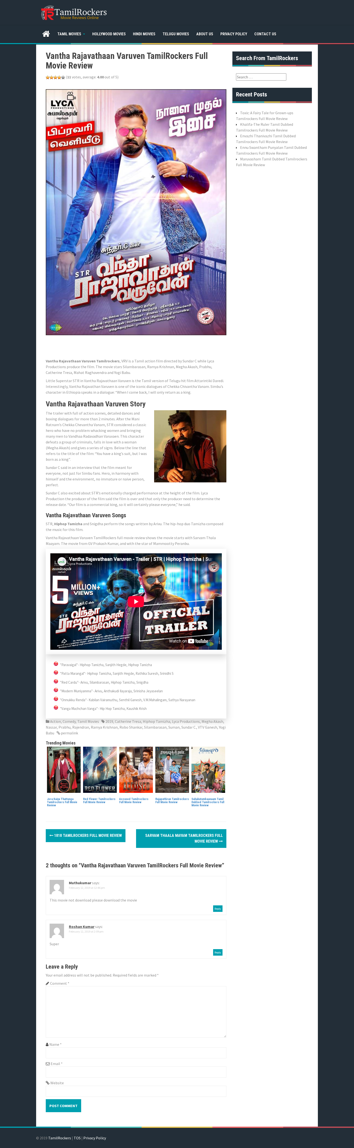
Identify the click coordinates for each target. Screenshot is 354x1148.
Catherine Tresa (128, 721)
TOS (77, 1137)
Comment (59, 983)
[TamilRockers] (73, 12)
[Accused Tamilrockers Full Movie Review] (136, 769)
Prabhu (65, 727)
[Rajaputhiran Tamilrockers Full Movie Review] (172, 769)
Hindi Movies (144, 34)
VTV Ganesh (207, 727)
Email (57, 1063)
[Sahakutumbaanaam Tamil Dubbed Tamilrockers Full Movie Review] (208, 769)
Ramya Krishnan (104, 727)
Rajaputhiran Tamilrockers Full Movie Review (172, 800)
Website (57, 1082)
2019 (109, 721)
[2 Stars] (51, 77)
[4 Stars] (59, 77)
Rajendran (80, 727)
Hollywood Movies (109, 34)
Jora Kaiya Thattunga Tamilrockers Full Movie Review (62, 802)
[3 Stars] (55, 77)
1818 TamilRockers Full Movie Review (87, 835)
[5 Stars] (63, 77)
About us (204, 34)
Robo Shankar (130, 727)
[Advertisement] (133, 346)
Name (55, 1044)
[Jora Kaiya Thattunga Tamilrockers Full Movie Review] (64, 769)
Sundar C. (188, 727)
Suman (174, 727)
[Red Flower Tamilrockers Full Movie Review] (100, 769)
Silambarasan (155, 727)
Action (55, 721)
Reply (218, 908)
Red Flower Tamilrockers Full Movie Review (99, 800)
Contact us (265, 34)
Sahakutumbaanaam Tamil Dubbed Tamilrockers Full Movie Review (207, 802)
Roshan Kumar (81, 926)
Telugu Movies (176, 34)
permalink (69, 733)
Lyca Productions (186, 721)
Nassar (51, 727)
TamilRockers (59, 1137)
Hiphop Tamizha (156, 721)
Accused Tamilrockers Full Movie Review (133, 800)
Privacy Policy (233, 34)
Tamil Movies (69, 34)
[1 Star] (48, 77)
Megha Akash (212, 721)
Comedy (69, 721)
